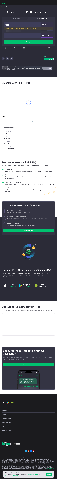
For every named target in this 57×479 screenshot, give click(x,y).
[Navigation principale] (54, 2)
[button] (47, 24)
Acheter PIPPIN (28, 230)
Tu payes (7, 23)
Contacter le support (28, 364)
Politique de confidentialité (12, 475)
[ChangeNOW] (3, 2)
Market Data (28, 121)
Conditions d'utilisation (32, 474)
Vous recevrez (8, 33)
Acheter (28, 42)
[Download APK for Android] (40, 285)
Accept (49, 474)
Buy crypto (9, 6)
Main (2, 6)
